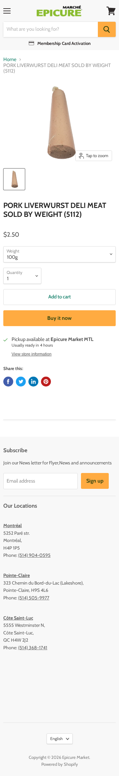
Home (10, 59)
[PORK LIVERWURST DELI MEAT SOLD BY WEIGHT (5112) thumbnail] (14, 179)
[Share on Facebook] (8, 382)
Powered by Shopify (59, 764)
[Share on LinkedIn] (33, 382)
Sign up (94, 481)
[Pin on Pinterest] (46, 382)
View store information (32, 354)
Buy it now (59, 318)
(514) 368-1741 (32, 648)
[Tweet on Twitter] (21, 382)
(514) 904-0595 (34, 555)
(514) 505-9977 (33, 598)
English (56, 738)
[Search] (107, 29)
